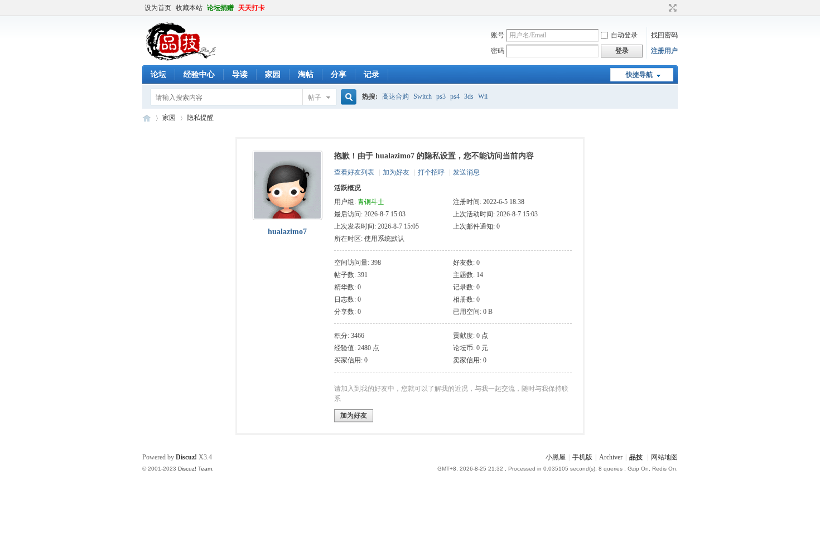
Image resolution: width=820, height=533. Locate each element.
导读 (240, 74)
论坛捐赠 (220, 8)
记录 (371, 74)
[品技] (180, 58)
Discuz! (186, 457)
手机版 (582, 457)
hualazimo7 (287, 231)
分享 (338, 74)
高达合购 (395, 96)
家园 (273, 74)
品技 (146, 118)
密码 (497, 51)
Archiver (611, 457)
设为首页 (157, 8)
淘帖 (305, 74)
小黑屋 (556, 457)
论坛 (158, 74)
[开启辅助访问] (662, 8)
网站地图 (664, 457)
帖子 (314, 97)
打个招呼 (431, 172)
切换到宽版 (671, 8)
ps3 (441, 96)
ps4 (455, 96)
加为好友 (396, 172)
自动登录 (624, 35)
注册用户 (664, 51)
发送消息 (466, 172)
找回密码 (664, 35)
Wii (483, 96)
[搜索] (347, 97)
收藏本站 (189, 8)
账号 (497, 35)
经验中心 (199, 74)
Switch (422, 96)
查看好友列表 (354, 172)
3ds (469, 96)
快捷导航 (639, 75)
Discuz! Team (195, 469)
